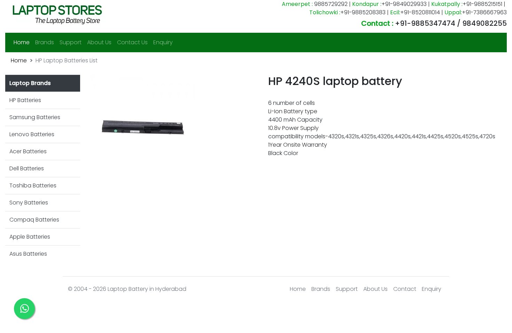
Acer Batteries (28, 151)
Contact (404, 289)
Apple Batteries (29, 237)
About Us (99, 42)
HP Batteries (25, 100)
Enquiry (163, 42)
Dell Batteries (26, 168)
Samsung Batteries (34, 117)
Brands (44, 42)
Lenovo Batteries (31, 134)
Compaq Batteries (34, 220)
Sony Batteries (28, 203)
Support (71, 42)
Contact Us (132, 42)
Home (23, 42)
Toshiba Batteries (32, 185)
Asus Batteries (28, 254)
